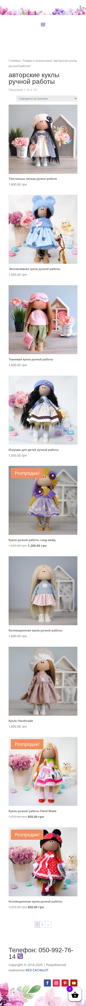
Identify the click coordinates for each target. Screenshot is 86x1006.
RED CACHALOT (37, 970)
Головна (14, 61)
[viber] (20, 956)
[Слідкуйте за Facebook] (47, 983)
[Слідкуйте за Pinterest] (65, 983)
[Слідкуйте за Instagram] (56, 983)
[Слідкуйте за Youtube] (73, 983)
